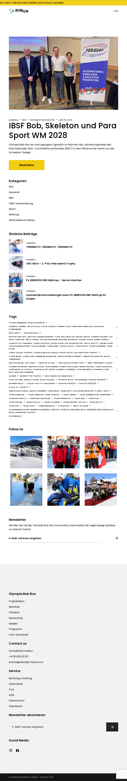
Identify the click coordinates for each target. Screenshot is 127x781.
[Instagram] (11, 750)
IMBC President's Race (100, 363)
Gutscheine (16, 684)
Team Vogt (29, 406)
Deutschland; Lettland (22, 363)
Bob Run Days (31, 333)
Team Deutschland (40, 398)
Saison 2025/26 (87, 383)
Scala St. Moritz (18, 387)
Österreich (15, 416)
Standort (14, 612)
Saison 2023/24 (67, 383)
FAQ (11, 689)
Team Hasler (15, 402)
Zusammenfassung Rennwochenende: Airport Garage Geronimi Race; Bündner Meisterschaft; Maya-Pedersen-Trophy (61, 411)
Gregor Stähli (47, 363)
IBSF (24, 120)
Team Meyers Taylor (74, 402)
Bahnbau (14, 607)
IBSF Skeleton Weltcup (71, 363)
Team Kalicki (33, 402)
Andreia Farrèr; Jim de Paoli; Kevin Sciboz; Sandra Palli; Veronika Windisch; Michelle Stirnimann (56, 327)
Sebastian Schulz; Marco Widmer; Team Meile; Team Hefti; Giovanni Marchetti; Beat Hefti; (59, 391)
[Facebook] (17, 751)
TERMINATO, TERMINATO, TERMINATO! (49, 247)
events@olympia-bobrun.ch (26, 662)
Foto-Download (18, 634)
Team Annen (69, 394)
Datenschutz (16, 700)
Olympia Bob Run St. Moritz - (25, 777)
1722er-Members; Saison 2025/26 (27, 322)
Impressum (16, 706)
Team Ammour (16, 394)
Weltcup (14, 214)
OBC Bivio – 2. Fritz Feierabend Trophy (50, 263)
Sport (12, 209)
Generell (13, 120)
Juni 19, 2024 (65, 120)
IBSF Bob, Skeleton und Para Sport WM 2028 (63, 130)
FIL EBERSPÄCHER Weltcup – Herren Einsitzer (54, 280)
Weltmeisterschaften (42, 120)
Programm (15, 629)
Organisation (16, 601)
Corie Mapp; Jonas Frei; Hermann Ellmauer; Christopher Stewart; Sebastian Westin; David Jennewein (59, 357)
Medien (13, 623)
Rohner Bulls (16, 383)
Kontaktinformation (21, 651)
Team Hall (93, 398)
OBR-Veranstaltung (21, 203)
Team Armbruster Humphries (95, 394)
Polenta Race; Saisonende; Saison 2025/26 (81, 379)
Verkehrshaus (47, 406)
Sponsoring (15, 618)
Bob (11, 186)
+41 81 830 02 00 (18, 656)
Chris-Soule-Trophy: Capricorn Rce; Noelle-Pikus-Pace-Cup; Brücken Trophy (53, 352)
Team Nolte (95, 402)
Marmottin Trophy (31, 376)
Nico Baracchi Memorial (59, 376)
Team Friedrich (62, 398)
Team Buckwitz (17, 398)
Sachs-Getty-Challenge (41, 383)
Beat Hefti (14, 333)
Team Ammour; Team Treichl (43, 394)
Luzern (12, 376)
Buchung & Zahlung (20, 678)
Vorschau (64, 406)
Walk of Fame (80, 406)
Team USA (14, 406)
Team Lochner (52, 402)
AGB (11, 695)
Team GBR (79, 398)
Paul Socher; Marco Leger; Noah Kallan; (32, 379)
